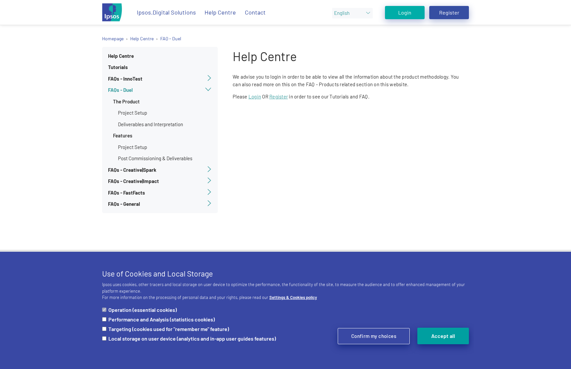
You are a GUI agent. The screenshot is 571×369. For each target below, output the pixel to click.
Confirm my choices (373, 336)
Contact (255, 12)
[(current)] (112, 12)
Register (449, 12)
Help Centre (220, 12)
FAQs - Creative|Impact (133, 181)
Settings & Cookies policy (293, 297)
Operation (142, 310)
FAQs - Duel (120, 90)
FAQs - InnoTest (125, 79)
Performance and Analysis (161, 319)
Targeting (168, 329)
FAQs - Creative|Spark (132, 170)
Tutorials (118, 67)
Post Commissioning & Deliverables (155, 158)
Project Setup (132, 113)
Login (404, 12)
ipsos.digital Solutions (166, 12)
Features (122, 135)
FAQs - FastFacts (126, 193)
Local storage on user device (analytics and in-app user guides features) (192, 338)
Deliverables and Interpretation (150, 124)
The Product (126, 101)
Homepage (113, 38)
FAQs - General (124, 204)
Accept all (443, 336)
